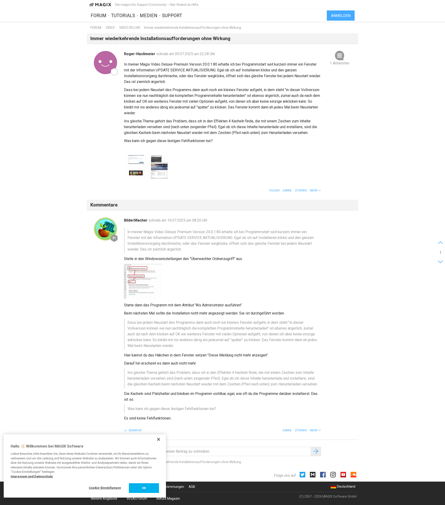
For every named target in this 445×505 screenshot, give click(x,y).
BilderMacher (136, 220)
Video (110, 27)
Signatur (135, 430)
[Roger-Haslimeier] (105, 62)
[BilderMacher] (105, 229)
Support (172, 15)
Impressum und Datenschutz (32, 476)
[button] (315, 190)
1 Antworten (339, 63)
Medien (148, 15)
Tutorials (123, 15)
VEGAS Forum (137, 498)
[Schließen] (158, 439)
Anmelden (340, 15)
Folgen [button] (274, 190)
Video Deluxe (129, 27)
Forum (98, 15)
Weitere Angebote (104, 498)
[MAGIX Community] (100, 4)
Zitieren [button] (301, 190)
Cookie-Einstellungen (105, 487)
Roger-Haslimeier (140, 54)
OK (144, 488)
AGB (192, 487)
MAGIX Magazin (168, 498)
